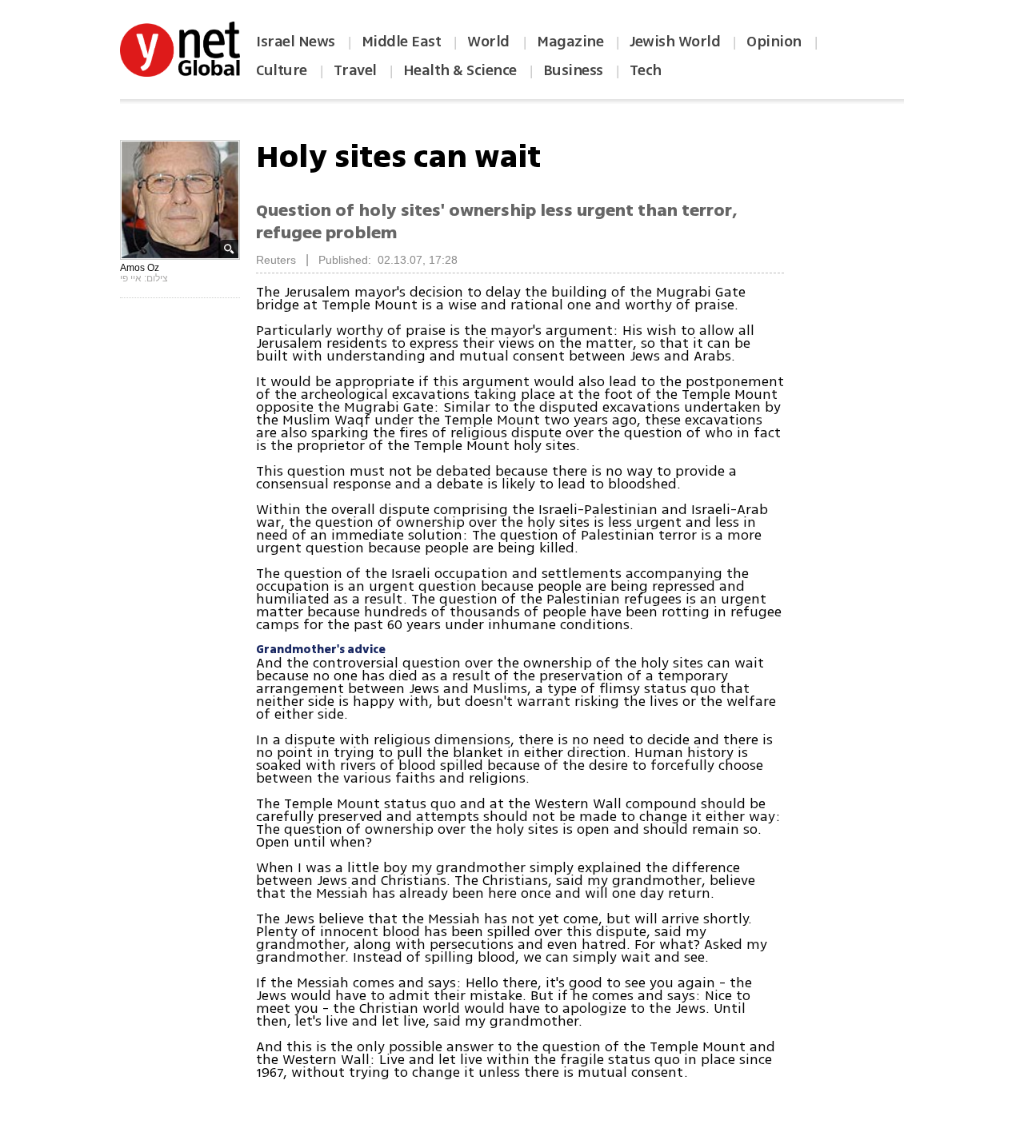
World (490, 41)
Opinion (774, 41)
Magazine (570, 41)
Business (573, 70)
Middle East (402, 41)
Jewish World (675, 41)
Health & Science (460, 70)
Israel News (295, 41)
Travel (355, 70)
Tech (646, 70)
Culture (281, 70)
